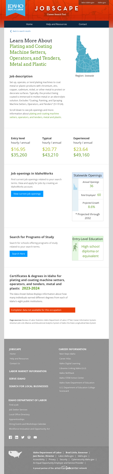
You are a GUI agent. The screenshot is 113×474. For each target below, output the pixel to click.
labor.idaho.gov (87, 2)
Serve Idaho (17, 378)
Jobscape (15, 349)
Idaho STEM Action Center (71, 377)
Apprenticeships (16, 419)
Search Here (18, 253)
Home (29, 24)
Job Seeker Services (18, 409)
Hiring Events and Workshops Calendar (27, 424)
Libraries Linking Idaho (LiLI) (72, 368)
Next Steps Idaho (67, 353)
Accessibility (39, 459)
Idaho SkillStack (66, 373)
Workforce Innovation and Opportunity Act (29, 428)
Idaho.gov (82, 456)
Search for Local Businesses (28, 386)
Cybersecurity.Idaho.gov (83, 459)
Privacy (52, 459)
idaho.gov (102, 2)
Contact (83, 24)
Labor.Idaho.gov (66, 456)
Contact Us (15, 363)
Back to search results (21, 31)
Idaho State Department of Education (76, 382)
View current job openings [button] (27, 193)
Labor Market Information (28, 371)
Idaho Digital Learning (69, 363)
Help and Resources (56, 24)
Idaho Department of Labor (27, 400)
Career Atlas (65, 358)
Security (63, 459)
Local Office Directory (19, 414)
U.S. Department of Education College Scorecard (77, 389)
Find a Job (13, 404)
